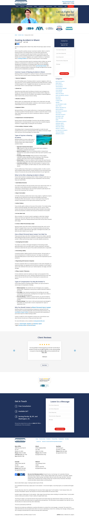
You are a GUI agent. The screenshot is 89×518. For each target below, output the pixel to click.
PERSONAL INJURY (37, 323)
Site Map (67, 438)
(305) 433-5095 (63, 451)
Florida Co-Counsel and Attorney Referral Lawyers (52, 441)
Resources (60, 6)
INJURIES (29, 323)
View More (44, 365)
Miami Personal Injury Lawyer (41, 307)
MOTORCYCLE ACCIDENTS (61, 111)
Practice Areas (29, 6)
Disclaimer (49, 438)
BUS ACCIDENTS (59, 85)
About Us (22, 6)
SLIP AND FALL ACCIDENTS (61, 130)
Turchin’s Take (21, 34)
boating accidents (22, 58)
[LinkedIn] (21, 474)
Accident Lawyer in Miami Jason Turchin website (25, 494)
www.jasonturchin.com (39, 321)
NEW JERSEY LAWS (60, 116)
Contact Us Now (69, 19)
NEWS (57, 119)
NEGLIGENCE (58, 112)
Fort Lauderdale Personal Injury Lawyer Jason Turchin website (28, 485)
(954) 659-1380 (20, 456)
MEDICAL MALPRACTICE (61, 107)
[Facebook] (16, 474)
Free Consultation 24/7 (68, 1)
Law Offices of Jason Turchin (21, 312)
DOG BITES (58, 97)
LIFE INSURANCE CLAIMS (61, 104)
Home (17, 6)
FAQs (55, 6)
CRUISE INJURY (23, 323)
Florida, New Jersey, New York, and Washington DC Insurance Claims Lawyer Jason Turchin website (37, 490)
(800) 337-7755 (68, 3)
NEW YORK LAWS (59, 118)
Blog (65, 6)
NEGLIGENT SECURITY (60, 114)
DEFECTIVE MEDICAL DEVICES (62, 95)
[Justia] (24, 474)
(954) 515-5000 (22, 453)
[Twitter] (18, 474)
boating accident (23, 325)
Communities (61, 438)
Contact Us (71, 6)
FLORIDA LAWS (59, 100)
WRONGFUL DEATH (60, 133)
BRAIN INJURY (59, 83)
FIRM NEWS (58, 99)
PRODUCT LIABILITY (60, 128)
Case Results (41, 6)
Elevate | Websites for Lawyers (65, 514)
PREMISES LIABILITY (60, 125)
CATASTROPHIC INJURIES (61, 88)
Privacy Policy (54, 438)
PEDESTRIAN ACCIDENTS (61, 121)
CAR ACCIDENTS (59, 86)
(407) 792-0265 (22, 468)
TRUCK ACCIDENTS (60, 132)
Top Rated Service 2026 (44, 380)
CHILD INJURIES (59, 90)
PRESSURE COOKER (60, 126)
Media (35, 6)
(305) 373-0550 (42, 453)
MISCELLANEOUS (59, 109)
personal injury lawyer (41, 65)
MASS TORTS (58, 105)
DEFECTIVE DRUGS (60, 93)
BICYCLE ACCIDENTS (60, 81)
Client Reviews (49, 6)
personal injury (32, 325)
